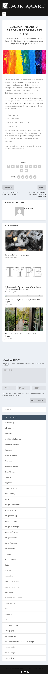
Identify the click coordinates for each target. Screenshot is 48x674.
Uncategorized (10, 636)
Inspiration (9, 576)
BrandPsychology (11, 466)
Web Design (20, 44)
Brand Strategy (11, 455)
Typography (9, 631)
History (7, 565)
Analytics (8, 433)
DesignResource (11, 538)
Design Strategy (11, 516)
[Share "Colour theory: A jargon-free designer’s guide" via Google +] (17, 166)
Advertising (9, 428)
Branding (8, 461)
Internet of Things (12, 581)
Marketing (9, 592)
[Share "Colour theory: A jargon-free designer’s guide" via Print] (26, 171)
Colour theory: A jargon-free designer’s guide (25, 98)
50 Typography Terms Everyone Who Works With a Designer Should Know (23, 288)
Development (10, 548)
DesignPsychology (12, 527)
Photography (10, 603)
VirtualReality (10, 647)
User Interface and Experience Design (19, 642)
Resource (34, 41)
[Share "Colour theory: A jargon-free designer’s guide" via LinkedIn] (30, 166)
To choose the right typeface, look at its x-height (23, 301)
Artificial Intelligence (13, 439)
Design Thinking (11, 521)
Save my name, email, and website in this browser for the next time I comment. (23, 394)
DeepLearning (10, 494)
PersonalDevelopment (13, 598)
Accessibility (9, 423)
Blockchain (9, 450)
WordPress (40, 668)
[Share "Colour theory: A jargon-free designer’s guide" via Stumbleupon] (39, 166)
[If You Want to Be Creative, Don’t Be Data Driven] (24, 319)
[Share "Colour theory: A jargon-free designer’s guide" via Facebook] (8, 166)
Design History (10, 510)
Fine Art (8, 554)
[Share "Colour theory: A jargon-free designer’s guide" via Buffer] (35, 166)
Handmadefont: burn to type (17, 255)
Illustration (26, 41)
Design (7, 41)
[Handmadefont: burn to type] (24, 241)
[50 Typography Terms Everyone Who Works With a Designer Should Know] (24, 272)
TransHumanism (11, 625)
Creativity (8, 477)
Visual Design (10, 653)
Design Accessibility (12, 505)
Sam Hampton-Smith (20, 103)
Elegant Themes (19, 668)
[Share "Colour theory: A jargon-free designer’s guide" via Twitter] (13, 166)
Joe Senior (17, 38)
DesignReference (11, 532)
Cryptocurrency (11, 488)
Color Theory (37, 38)
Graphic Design (16, 41)
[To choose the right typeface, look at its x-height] (24, 296)
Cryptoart (9, 483)
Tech (6, 620)
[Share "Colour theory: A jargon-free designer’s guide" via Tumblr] (22, 166)
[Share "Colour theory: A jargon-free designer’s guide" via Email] (22, 171)
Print (6, 609)
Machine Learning (12, 587)
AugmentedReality (12, 444)
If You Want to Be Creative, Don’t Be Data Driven (22, 335)
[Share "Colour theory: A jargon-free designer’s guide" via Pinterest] (26, 166)
